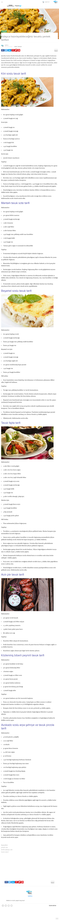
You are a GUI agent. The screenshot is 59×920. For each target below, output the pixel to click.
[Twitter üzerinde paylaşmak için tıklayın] (6, 50)
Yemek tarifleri (11, 31)
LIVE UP (4, 31)
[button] (2, 2)
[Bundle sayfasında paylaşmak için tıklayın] (19, 50)
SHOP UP (47, 2)
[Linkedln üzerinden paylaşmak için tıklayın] (9, 50)
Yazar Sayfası (52, 905)
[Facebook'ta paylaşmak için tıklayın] (2, 50)
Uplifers (6, 45)
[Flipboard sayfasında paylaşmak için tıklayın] (16, 50)
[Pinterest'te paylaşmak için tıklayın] (13, 50)
